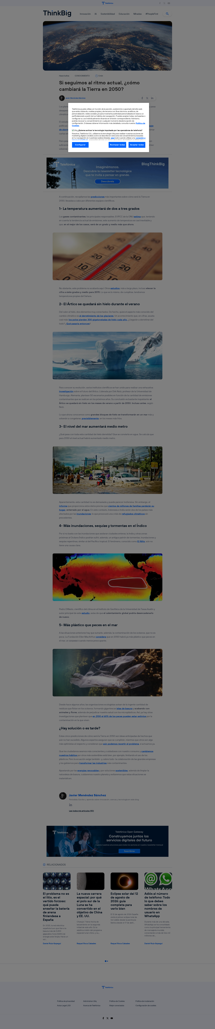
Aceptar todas (137, 145)
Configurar (80, 145)
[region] (108, 127)
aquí (113, 138)
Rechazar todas (117, 145)
